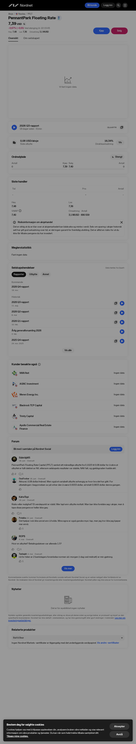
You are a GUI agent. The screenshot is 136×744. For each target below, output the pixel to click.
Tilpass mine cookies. (17, 736)
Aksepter (119, 726)
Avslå (119, 734)
